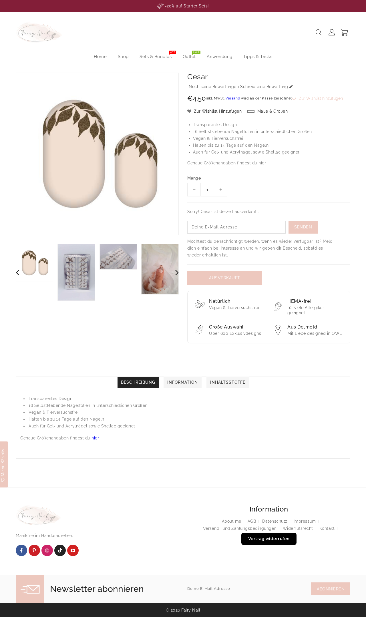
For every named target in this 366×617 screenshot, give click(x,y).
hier (262, 163)
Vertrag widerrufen (269, 538)
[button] (317, 98)
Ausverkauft (224, 278)
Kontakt (327, 528)
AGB (252, 521)
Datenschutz (274, 521)
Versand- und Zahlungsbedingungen (240, 528)
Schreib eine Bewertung (264, 86)
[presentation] (17, 272)
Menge (194, 178)
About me (231, 521)
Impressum (305, 521)
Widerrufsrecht (298, 528)
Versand (233, 98)
